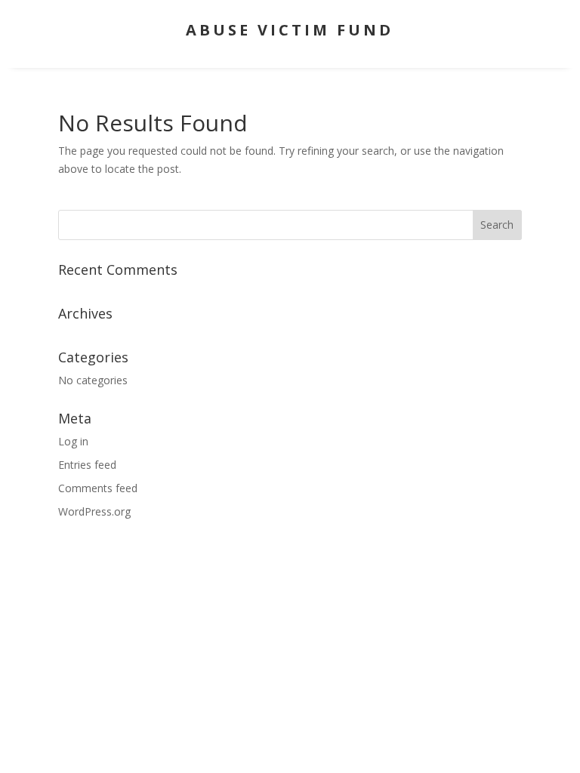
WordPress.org (94, 511)
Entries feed (87, 464)
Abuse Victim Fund (289, 30)
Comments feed (97, 488)
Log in (73, 441)
